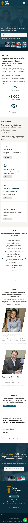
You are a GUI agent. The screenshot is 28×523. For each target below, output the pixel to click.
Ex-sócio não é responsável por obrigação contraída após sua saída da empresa (13, 422)
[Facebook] (10, 496)
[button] (24, 2)
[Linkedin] (17, 496)
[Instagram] (14, 496)
